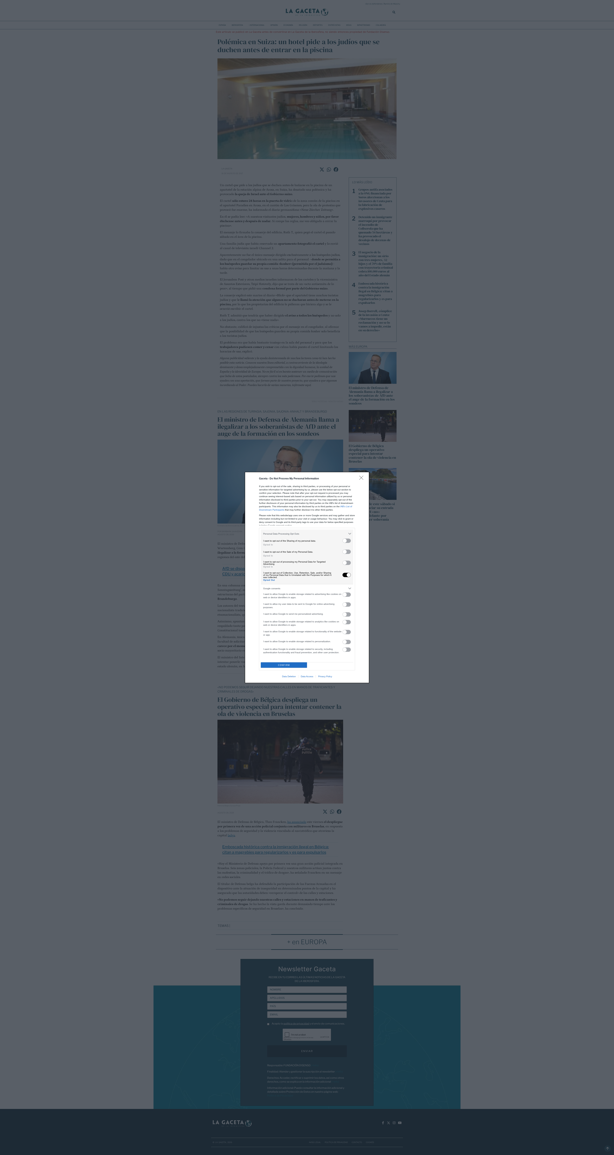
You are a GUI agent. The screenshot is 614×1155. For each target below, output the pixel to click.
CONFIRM (284, 665)
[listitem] (307, 533)
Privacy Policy (325, 676)
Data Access (307, 676)
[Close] (362, 479)
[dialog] (307, 577)
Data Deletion (289, 676)
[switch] (346, 541)
